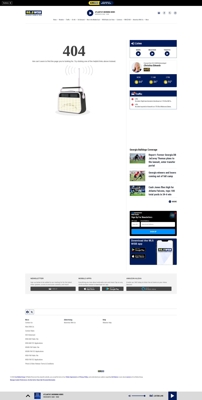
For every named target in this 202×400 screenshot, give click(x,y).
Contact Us (29, 323)
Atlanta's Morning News (105, 12)
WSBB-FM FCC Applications (34, 351)
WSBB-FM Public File (32, 347)
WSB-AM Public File (31, 339)
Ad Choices (114, 377)
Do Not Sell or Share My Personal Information (41, 380)
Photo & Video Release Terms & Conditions (39, 364)
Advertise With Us (138, 20)
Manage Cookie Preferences (18, 380)
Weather (61, 20)
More (147, 20)
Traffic (68, 20)
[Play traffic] (167, 53)
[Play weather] (152, 53)
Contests (119, 20)
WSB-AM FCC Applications (34, 343)
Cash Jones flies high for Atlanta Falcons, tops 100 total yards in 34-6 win (162, 191)
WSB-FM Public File (31, 355)
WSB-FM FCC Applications (34, 360)
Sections (6, 3)
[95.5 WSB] (101, 3)
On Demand (81, 20)
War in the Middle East (93, 20)
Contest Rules (29, 331)
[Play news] (138, 53)
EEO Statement (30, 335)
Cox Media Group (20, 377)
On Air (74, 20)
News (55, 20)
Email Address (145, 221)
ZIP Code (134, 221)
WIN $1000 (127, 20)
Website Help (107, 323)
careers (128, 377)
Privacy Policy (84, 377)
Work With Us (29, 327)
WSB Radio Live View (108, 20)
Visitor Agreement (71, 377)
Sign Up (153, 231)
